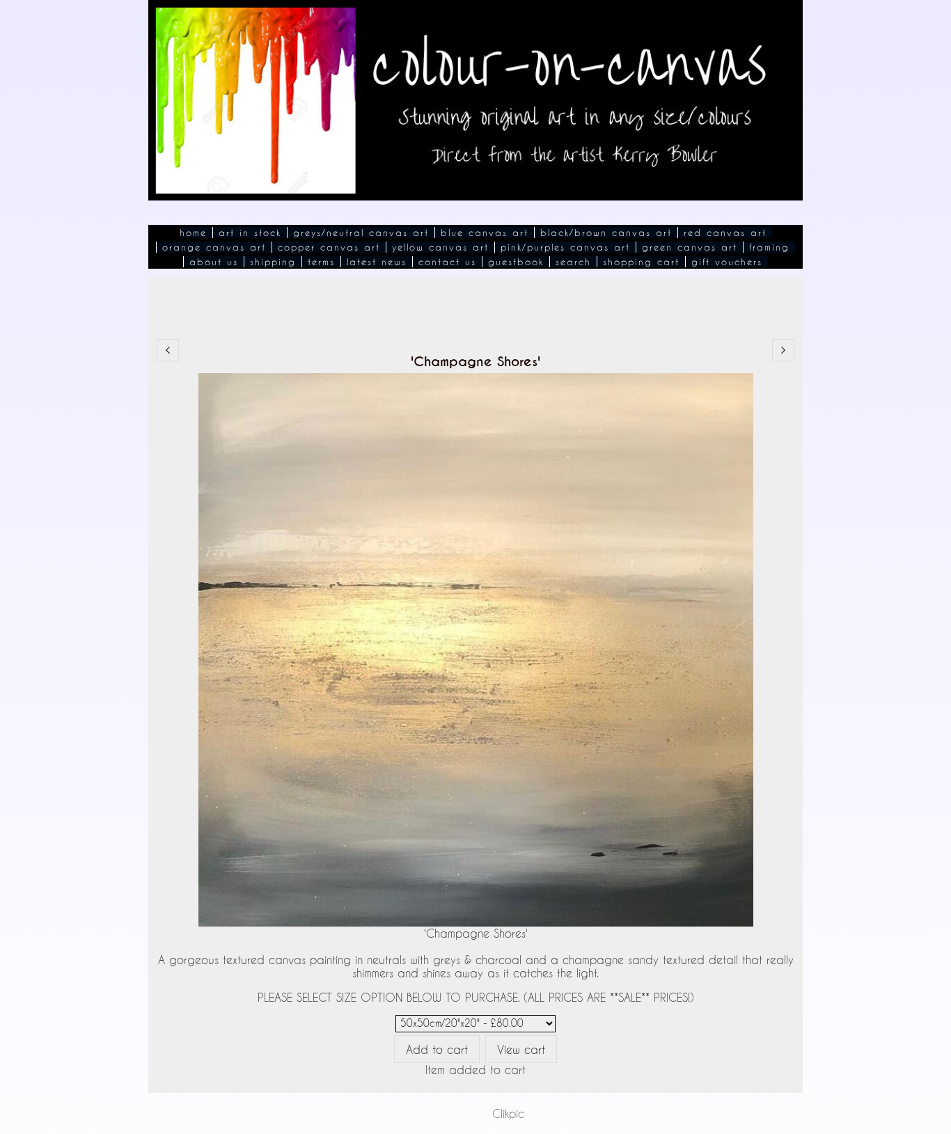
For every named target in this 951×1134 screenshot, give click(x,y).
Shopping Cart (641, 261)
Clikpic (508, 1113)
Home (193, 232)
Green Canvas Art (689, 247)
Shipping (273, 261)
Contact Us (447, 261)
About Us (213, 261)
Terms (321, 261)
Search (573, 261)
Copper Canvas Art (329, 247)
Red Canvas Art (725, 232)
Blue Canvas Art (484, 232)
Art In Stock (250, 232)
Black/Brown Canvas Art (606, 232)
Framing (769, 247)
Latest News (377, 261)
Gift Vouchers (726, 261)
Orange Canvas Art (214, 247)
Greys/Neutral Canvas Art (361, 232)
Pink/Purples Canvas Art (565, 247)
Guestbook (516, 261)
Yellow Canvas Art (440, 247)
